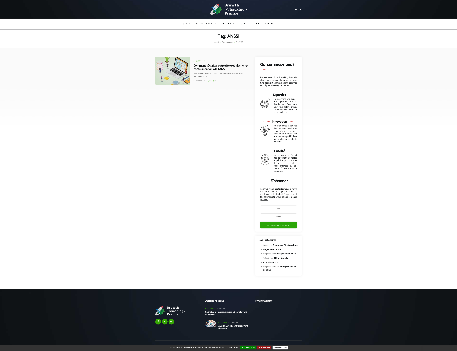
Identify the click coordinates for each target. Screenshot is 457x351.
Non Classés (209, 309)
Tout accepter (248, 347)
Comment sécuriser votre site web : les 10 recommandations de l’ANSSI (221, 67)
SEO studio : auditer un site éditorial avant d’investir (226, 313)
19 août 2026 (221, 309)
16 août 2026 (234, 323)
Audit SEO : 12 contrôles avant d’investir (233, 327)
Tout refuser (264, 347)
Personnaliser (280, 347)
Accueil (216, 42)
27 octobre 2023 (200, 81)
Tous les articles (227, 42)
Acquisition (199, 61)
